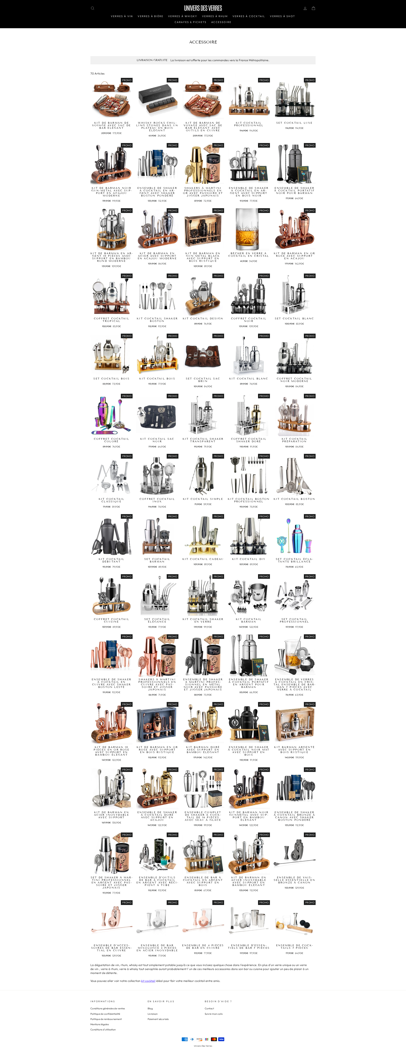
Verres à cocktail (248, 16)
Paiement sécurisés (158, 1019)
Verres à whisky (182, 16)
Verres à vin (122, 16)
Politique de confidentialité (105, 1013)
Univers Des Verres (203, 1046)
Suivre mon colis (214, 1013)
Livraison (153, 1013)
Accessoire (221, 22)
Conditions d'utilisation (103, 1029)
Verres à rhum (215, 16)
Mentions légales (99, 1024)
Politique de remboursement (106, 1019)
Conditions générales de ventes (107, 1008)
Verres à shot (282, 16)
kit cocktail (148, 981)
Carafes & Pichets (190, 22)
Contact (209, 1008)
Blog (150, 1008)
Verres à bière (150, 16)
